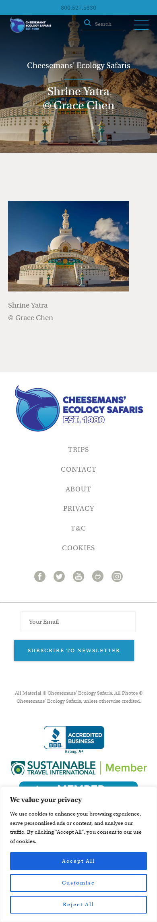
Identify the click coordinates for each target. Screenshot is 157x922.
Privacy (78, 508)
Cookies (78, 548)
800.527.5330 (78, 7)
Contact (79, 469)
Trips (78, 449)
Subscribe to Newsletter (74, 650)
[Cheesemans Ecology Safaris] (30, 25)
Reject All (78, 904)
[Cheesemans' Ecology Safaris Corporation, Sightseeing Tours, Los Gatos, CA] (74, 740)
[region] (78, 854)
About (78, 489)
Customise (78, 882)
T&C (78, 528)
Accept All (78, 860)
